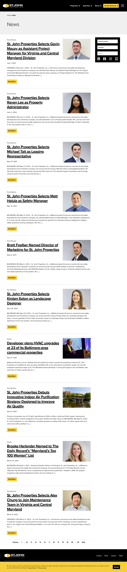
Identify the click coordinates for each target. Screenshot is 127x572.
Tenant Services (110, 6)
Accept (116, 567)
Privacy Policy (32, 568)
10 (27, 542)
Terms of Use (42, 568)
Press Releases (11, 40)
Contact (99, 555)
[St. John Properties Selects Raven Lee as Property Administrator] (77, 103)
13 (40, 542)
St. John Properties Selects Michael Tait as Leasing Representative (28, 151)
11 (31, 542)
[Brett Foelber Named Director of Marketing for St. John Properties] (77, 250)
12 (36, 542)
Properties (74, 6)
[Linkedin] (98, 59)
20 (72, 542)
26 (78, 542)
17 (58, 542)
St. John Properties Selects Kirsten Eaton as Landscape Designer (29, 298)
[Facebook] (104, 59)
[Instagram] (110, 59)
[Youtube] (116, 59)
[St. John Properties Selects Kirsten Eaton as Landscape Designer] (77, 299)
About (97, 6)
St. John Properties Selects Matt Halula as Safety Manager (32, 198)
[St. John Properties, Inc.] (6, 6)
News (106, 555)
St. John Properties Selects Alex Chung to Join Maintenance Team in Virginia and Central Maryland (32, 502)
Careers (113, 555)
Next (83, 542)
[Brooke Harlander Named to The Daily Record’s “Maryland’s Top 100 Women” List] (77, 451)
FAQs (121, 555)
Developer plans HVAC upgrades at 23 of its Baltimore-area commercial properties (33, 347)
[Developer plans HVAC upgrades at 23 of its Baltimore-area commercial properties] (77, 348)
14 (45, 542)
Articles (9, 339)
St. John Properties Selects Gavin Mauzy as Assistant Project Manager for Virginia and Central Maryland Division (33, 50)
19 (67, 542)
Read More (12, 81)
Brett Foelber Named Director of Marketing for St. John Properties (33, 247)
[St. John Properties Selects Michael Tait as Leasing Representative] (77, 152)
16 (54, 542)
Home (9, 15)
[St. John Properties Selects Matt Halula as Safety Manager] (77, 201)
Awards (9, 442)
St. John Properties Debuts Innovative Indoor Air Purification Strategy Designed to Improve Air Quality (33, 399)
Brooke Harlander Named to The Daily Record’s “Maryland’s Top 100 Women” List (32, 450)
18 (63, 542)
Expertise (86, 6)
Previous (15, 542)
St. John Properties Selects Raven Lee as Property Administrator (28, 102)
